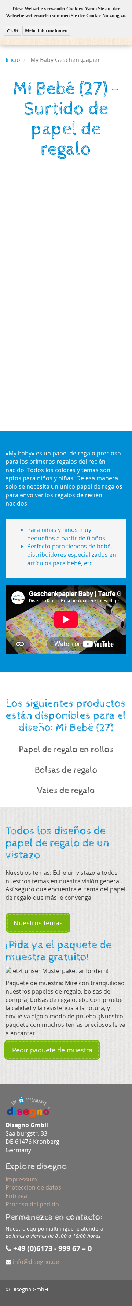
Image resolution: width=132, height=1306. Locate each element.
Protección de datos (33, 1187)
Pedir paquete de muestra (52, 1050)
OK (14, 30)
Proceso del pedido (32, 1204)
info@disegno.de (36, 1262)
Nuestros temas (38, 922)
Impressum (21, 1179)
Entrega (16, 1196)
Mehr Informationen (46, 30)
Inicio (13, 60)
